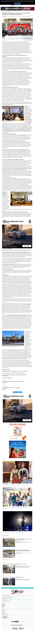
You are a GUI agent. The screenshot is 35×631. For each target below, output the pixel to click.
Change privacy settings (5, 614)
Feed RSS (4, 607)
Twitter (3, 604)
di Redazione (4, 40)
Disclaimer (3, 612)
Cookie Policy (3, 611)
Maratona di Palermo (23, 42)
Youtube (4, 606)
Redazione (3, 613)
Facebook (3, 605)
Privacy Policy (3, 610)
